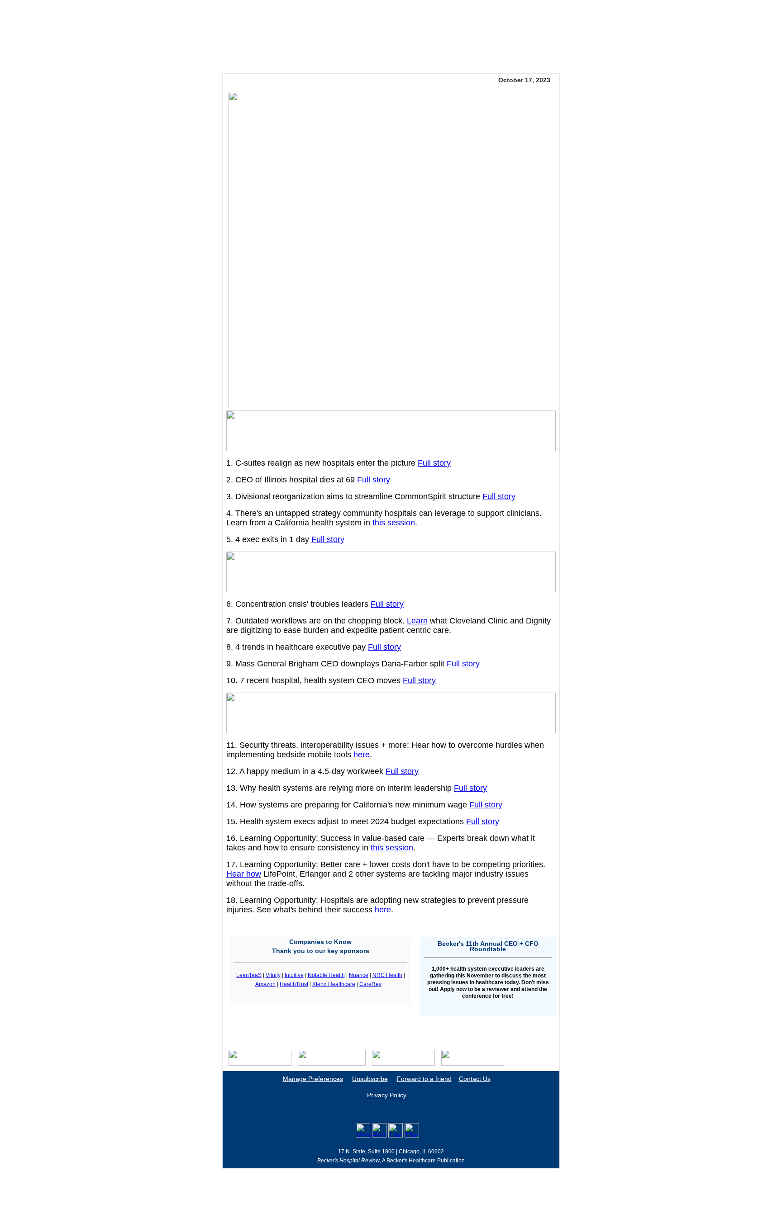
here (361, 754)
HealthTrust (294, 984)
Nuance (358, 975)
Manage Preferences (313, 1078)
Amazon (265, 984)
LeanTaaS (249, 975)
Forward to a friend (424, 1078)
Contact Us (475, 1078)
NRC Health (387, 975)
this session (393, 522)
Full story (434, 462)
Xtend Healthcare (333, 984)
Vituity (273, 975)
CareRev (370, 984)
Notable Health (326, 975)
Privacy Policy (386, 1095)
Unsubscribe (370, 1078)
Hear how (243, 873)
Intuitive (294, 975)
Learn (417, 620)
